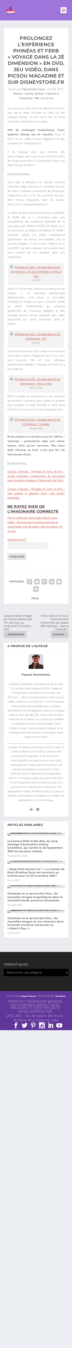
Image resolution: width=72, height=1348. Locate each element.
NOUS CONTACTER (35, 1011)
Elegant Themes (28, 996)
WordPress (60, 996)
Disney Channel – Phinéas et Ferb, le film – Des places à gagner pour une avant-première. (36, 493)
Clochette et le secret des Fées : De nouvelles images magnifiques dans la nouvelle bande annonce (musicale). (35, 897)
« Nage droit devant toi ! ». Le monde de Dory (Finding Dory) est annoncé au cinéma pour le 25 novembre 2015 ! (36, 872)
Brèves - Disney (23, 93)
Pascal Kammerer (33, 89)
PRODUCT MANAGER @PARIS (35, 1001)
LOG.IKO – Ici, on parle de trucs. (35, 1016)
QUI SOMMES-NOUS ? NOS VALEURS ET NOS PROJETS (35, 1006)
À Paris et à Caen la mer (36, 1020)
